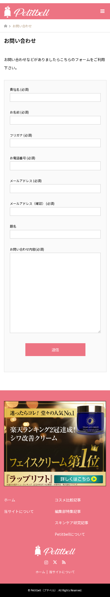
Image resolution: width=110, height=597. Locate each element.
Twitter (55, 562)
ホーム (9, 499)
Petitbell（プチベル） (44, 590)
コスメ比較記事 (68, 499)
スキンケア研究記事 (71, 522)
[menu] (102, 11)
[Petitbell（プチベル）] (26, 11)
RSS (64, 562)
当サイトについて (19, 511)
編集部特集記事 (68, 511)
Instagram (46, 562)
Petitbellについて (70, 534)
